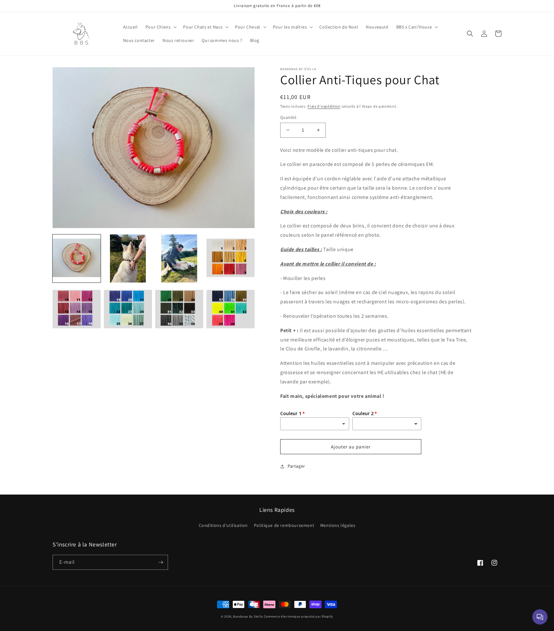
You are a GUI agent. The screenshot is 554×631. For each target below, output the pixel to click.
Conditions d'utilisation (223, 525)
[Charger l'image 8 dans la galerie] (230, 310)
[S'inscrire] (161, 562)
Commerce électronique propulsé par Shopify (298, 616)
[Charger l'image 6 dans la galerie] (128, 310)
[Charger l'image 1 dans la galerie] (77, 258)
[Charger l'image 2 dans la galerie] (128, 258)
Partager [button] (296, 466)
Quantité (288, 117)
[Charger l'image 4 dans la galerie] (230, 258)
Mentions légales (338, 525)
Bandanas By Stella (248, 616)
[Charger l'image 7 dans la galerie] (179, 310)
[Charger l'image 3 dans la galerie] (179, 258)
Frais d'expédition (323, 106)
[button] (161, 27)
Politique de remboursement (284, 525)
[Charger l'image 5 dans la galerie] (77, 310)
